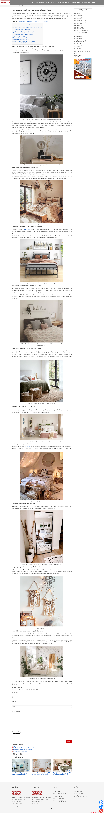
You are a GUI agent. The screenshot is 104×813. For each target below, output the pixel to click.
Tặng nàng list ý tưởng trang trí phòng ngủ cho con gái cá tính (34, 21)
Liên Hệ (93, 2)
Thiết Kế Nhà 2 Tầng (78, 23)
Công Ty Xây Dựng (78, 791)
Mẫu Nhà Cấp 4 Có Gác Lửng (60, 793)
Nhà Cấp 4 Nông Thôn (58, 795)
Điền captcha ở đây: (16, 732)
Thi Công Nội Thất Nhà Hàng (80, 796)
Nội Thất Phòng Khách (79, 793)
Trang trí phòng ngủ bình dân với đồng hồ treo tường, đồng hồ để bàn (27, 27)
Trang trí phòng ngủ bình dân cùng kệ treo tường (23, 32)
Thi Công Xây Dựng (76, 2)
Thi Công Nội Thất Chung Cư (80, 40)
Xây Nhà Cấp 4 (77, 43)
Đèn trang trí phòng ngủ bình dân (19, 37)
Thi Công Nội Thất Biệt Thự (80, 38)
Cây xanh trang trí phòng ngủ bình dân (20, 36)
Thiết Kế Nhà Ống (78, 18)
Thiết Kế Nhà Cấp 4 (78, 17)
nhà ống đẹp (27, 446)
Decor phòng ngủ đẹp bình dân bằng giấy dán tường (24, 42)
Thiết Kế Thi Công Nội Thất (64, 2)
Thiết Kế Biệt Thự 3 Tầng (79, 28)
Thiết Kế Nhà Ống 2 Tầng (80, 22)
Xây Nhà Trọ (77, 50)
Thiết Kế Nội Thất (78, 15)
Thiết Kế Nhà (77, 13)
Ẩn (29, 25)
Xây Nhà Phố (77, 46)
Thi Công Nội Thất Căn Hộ (80, 41)
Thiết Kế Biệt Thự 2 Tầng (79, 27)
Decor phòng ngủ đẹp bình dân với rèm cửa (21, 29)
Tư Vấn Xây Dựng (86, 2)
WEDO (13, 6)
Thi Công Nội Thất (78, 36)
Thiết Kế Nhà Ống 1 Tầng (80, 20)
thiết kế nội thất (26, 229)
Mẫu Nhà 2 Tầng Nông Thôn (59, 798)
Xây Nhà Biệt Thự (78, 45)
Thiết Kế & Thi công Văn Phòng (81, 30)
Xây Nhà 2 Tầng (77, 48)
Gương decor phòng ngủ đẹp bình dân (20, 39)
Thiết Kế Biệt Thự (78, 25)
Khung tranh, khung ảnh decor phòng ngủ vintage (23, 31)
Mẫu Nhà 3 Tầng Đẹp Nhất (59, 801)
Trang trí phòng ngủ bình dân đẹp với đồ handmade (23, 41)
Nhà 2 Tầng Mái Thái (58, 796)
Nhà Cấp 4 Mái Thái (57, 791)
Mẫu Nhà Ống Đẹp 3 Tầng (59, 800)
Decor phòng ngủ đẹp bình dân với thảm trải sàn (22, 34)
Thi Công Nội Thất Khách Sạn (81, 795)
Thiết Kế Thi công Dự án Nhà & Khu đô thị (46, 2)
